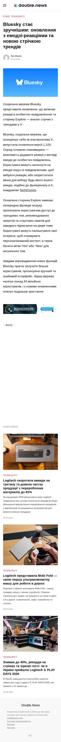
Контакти (11, 728)
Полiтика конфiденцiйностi (19, 721)
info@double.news (15, 718)
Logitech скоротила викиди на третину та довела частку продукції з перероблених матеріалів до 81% (26, 486)
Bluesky (9, 325)
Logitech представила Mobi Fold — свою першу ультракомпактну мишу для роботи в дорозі (30, 579)
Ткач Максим (16, 56)
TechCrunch (28, 190)
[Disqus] (30, 375)
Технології (18, 16)
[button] (4, 5)
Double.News (30, 705)
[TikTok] (34, 735)
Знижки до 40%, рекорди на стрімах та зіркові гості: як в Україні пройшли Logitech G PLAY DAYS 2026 (29, 668)
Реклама (11, 724)
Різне (6, 16)
